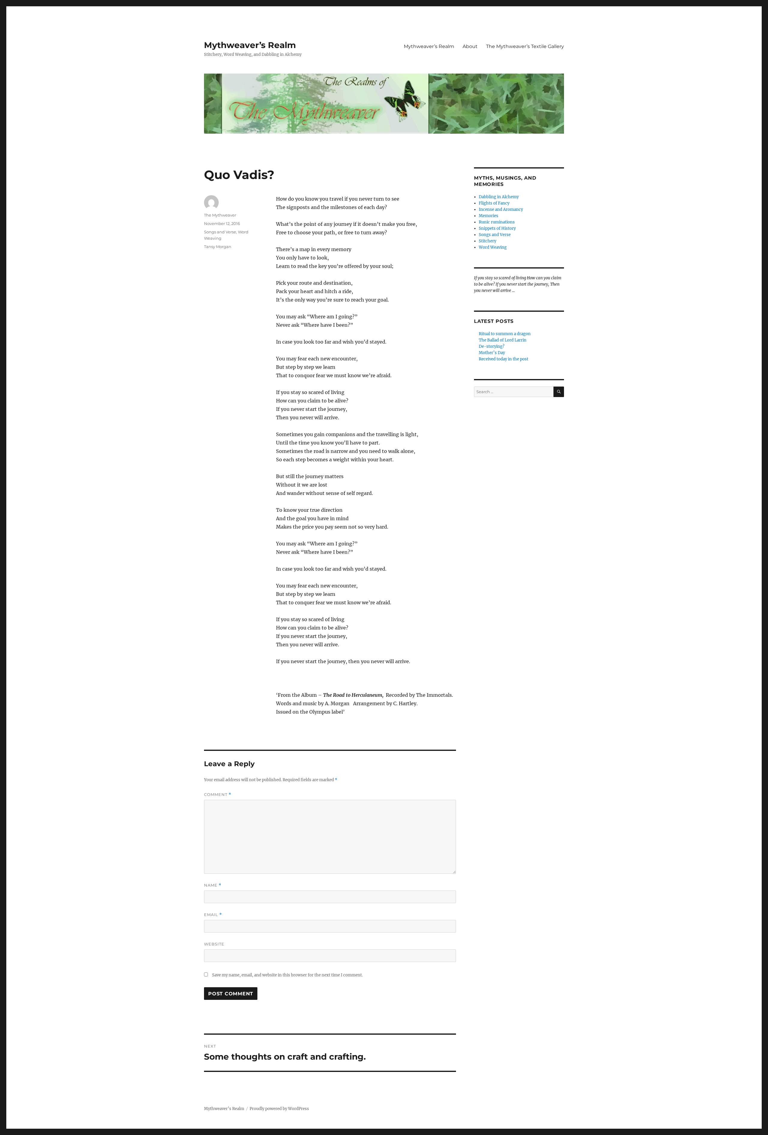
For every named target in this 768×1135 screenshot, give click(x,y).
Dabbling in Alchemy (499, 196)
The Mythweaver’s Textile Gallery (525, 46)
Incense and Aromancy (501, 209)
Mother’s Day (492, 352)
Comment (217, 794)
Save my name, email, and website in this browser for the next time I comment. (287, 975)
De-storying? (491, 346)
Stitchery (487, 241)
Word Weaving (493, 247)
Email (213, 914)
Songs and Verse (220, 231)
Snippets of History (497, 228)
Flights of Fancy (494, 203)
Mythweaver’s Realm (250, 45)
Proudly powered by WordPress (279, 1108)
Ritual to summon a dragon (505, 333)
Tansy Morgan (217, 246)
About (470, 46)
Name (212, 885)
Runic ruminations (497, 222)
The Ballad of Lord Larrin (502, 340)
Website (214, 944)
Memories (488, 215)
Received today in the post (503, 359)
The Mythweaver (220, 215)
